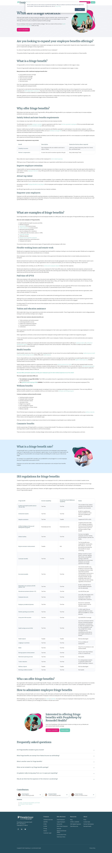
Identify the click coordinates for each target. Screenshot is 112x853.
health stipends (47, 355)
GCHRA (45, 826)
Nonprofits (59, 824)
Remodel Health (87, 826)
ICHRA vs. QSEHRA (74, 822)
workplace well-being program (66, 391)
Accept (79, 9)
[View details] (18, 829)
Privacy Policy (58, 6)
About (85, 817)
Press (84, 819)
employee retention (33, 171)
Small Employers (61, 819)
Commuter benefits (24, 234)
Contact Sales (86, 822)
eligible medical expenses (81, 359)
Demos (45, 830)
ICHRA (47, 699)
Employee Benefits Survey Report (36, 184)
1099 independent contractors (31, 91)
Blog (71, 819)
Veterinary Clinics (61, 837)
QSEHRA (53, 699)
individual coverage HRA (55, 130)
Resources (73, 817)
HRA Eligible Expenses (75, 824)
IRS (20, 805)
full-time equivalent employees (68, 124)
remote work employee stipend (51, 265)
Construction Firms (61, 834)
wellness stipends (90, 412)
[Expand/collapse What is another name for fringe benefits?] (94, 762)
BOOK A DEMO (65, 730)
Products (46, 817)
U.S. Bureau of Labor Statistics (25, 804)
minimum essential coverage (34, 126)
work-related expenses (57, 159)
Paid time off (22, 226)
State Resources (74, 826)
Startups (59, 828)
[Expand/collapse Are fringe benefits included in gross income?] (94, 750)
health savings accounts (28, 355)
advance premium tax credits (64, 364)
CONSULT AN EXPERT (52, 730)
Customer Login (47, 833)
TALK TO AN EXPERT (23, 29)
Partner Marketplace (88, 824)
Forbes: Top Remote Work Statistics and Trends (29, 802)
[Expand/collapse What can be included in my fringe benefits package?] (94, 767)
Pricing (45, 828)
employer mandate (37, 124)
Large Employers (61, 822)
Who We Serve (61, 817)
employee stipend (80, 343)
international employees (88, 366)
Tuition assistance (23, 228)
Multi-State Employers (62, 826)
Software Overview (48, 819)
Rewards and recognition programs (28, 237)
